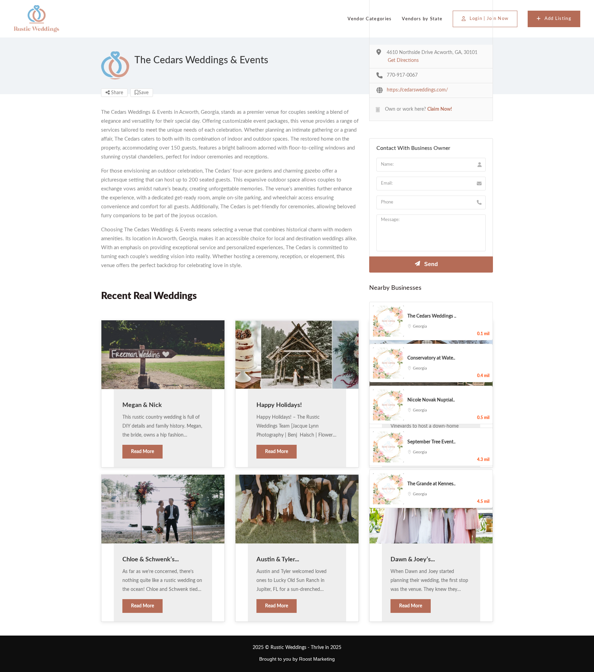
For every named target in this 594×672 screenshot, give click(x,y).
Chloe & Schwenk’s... (150, 560)
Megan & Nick (142, 405)
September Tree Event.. (431, 442)
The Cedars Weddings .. (431, 316)
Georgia (420, 326)
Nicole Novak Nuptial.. (431, 400)
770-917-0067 (402, 75)
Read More (142, 451)
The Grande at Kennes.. (431, 484)
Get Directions (403, 60)
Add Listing (557, 18)
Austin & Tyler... (277, 560)
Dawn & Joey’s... (412, 560)
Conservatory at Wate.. (431, 358)
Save (143, 92)
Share (116, 92)
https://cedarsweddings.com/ (417, 90)
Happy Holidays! (279, 405)
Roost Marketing (317, 659)
